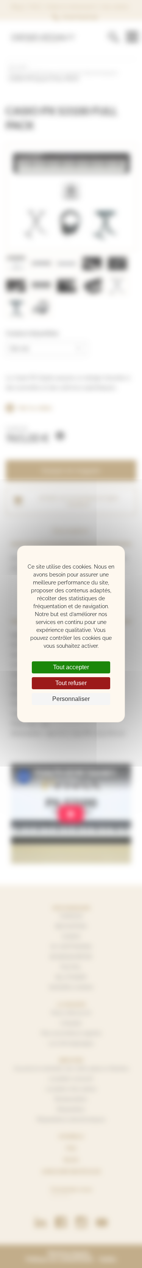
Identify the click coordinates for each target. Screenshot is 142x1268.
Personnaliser (71, 699)
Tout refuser (71, 683)
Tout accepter (71, 667)
